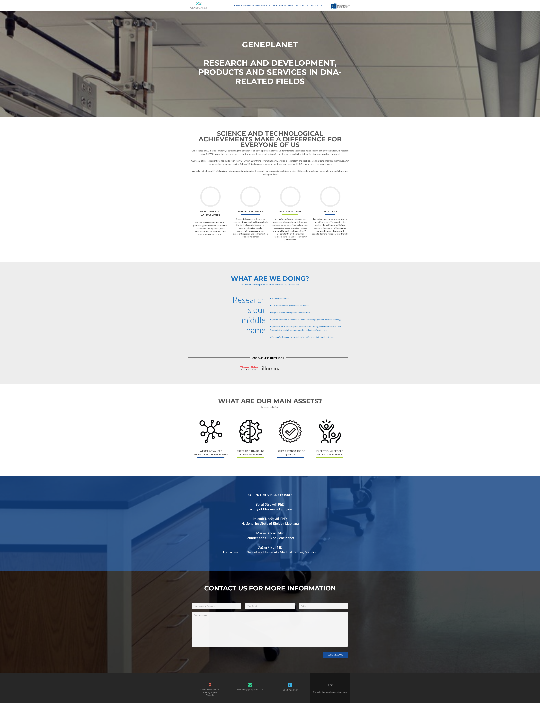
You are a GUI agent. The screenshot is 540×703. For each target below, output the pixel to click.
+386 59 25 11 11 (290, 689)
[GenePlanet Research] (199, 5)
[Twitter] (331, 685)
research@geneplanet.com (250, 689)
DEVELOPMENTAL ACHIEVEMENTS (251, 5)
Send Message (335, 655)
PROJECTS (316, 5)
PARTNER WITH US (283, 5)
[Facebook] (328, 685)
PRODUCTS (302, 5)
